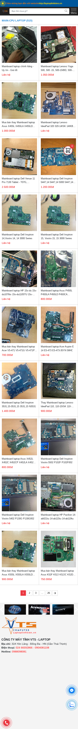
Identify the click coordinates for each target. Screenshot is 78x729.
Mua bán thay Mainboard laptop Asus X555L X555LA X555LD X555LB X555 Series (18, 572)
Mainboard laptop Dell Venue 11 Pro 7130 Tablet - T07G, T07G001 (18, 180)
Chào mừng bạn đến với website (33, 3)
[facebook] (71, 690)
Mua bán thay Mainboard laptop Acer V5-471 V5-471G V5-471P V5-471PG (18, 348)
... (42, 593)
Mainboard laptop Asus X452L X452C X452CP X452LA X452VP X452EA (19, 460)
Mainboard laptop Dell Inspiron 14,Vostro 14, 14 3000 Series (18, 236)
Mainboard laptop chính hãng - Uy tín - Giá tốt (18, 68)
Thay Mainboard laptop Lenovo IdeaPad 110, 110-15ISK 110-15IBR (57, 404)
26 (48, 593)
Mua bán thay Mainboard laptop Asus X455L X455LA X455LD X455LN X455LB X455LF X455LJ (19, 124)
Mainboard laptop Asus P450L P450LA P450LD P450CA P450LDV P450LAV (56, 292)
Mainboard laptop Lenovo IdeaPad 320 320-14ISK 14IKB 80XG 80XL (57, 124)
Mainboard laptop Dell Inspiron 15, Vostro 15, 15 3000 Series (57, 236)
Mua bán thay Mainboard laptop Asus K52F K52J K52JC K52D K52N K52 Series (57, 572)
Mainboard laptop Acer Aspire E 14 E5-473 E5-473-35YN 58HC (57, 348)
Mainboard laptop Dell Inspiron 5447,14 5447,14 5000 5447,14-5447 (57, 180)
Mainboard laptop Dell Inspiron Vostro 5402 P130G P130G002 (18, 516)
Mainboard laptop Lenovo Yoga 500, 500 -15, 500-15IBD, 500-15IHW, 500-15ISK (57, 68)
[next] (76, 609)
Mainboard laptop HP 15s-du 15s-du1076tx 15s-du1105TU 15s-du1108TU (19, 292)
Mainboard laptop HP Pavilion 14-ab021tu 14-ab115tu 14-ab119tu (58, 516)
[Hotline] (6, 722)
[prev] (1, 609)
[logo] (19, 626)
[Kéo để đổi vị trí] (68, 158)
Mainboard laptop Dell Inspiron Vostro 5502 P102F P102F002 (57, 460)
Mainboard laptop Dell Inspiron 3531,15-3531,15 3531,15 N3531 (19, 404)
